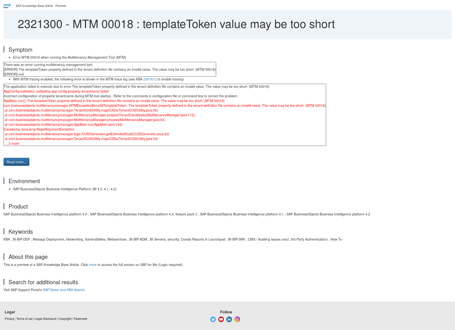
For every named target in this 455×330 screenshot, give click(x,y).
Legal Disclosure (46, 318)
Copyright (65, 318)
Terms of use (24, 318)
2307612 (150, 79)
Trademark (80, 318)
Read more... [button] (16, 161)
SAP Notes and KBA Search (64, 289)
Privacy (9, 318)
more (93, 264)
